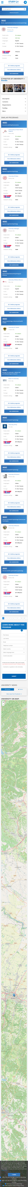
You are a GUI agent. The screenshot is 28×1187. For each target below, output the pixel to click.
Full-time (17, 38)
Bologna (9, 30)
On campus (18, 35)
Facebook (7, 689)
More (4, 111)
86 (24, 618)
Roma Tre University (13, 378)
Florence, (10, 476)
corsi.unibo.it (10, 31)
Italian (17, 139)
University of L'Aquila (13, 327)
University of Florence (13, 474)
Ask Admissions (14, 162)
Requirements (6, 105)
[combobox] (14, 649)
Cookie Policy (4, 1170)
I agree (14, 1174)
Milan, (9, 282)
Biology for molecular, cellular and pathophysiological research (11, 373)
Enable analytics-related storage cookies (14, 1185)
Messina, (10, 528)
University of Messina (13, 525)
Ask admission (14, 73)
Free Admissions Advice (14, 69)
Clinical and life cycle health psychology (12, 570)
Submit (14, 676)
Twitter (21, 689)
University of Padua (13, 176)
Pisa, (9, 427)
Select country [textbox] (7, 649)
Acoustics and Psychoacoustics (10, 125)
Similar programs (15, 65)
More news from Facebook (13, 694)
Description (5, 99)
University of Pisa (12, 424)
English (17, 40)
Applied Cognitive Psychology (10, 171)
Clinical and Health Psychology (10, 420)
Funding (4, 108)
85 (21, 618)
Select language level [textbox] (8, 652)
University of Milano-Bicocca (15, 280)
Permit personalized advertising (14, 1183)
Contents (5, 102)
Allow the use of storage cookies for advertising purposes (14, 1178)
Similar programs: (10, 118)
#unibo (4, 80)
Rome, (10, 381)
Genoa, (10, 133)
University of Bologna (12, 27)
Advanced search (14, 12)
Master (3, 20)
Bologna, (10, 231)
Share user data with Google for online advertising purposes (14, 1181)
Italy (12, 30)
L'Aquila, (10, 329)
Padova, (10, 178)
